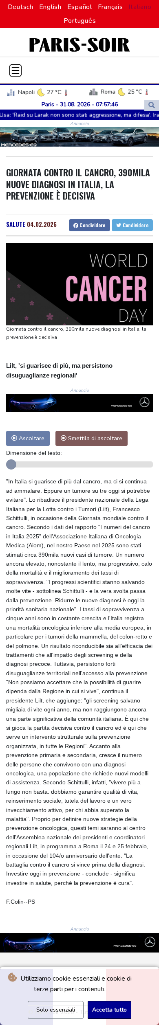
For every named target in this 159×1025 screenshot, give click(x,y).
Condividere (92, 225)
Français (110, 6)
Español (79, 6)
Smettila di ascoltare (94, 438)
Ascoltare (30, 438)
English (50, 6)
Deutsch (20, 6)
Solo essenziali (55, 1010)
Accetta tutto (109, 1010)
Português (80, 20)
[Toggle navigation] (15, 70)
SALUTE (15, 223)
